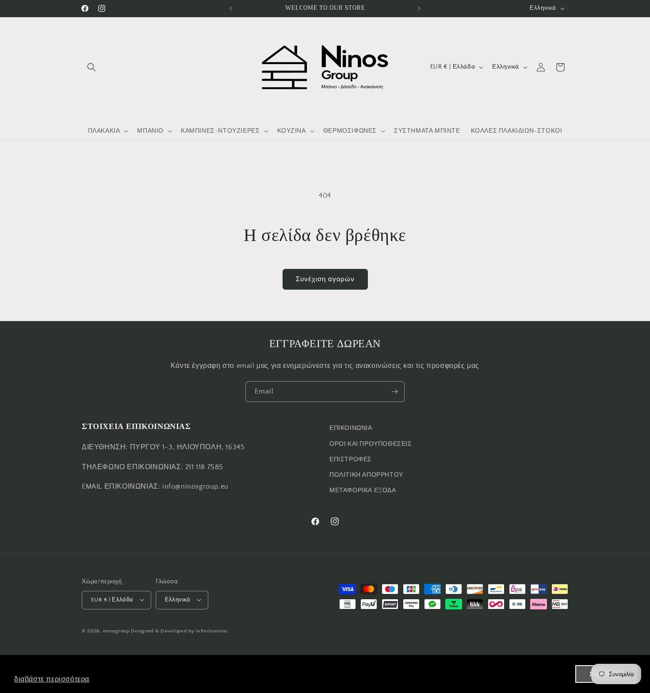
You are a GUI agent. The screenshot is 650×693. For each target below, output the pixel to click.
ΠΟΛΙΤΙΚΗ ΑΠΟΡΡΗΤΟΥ (366, 474)
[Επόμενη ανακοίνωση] (419, 8)
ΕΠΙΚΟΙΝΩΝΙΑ (350, 428)
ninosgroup (116, 630)
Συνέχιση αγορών (325, 279)
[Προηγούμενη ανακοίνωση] (231, 8)
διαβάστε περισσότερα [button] (51, 679)
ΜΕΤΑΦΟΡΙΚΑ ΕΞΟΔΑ (362, 490)
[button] (91, 67)
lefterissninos (212, 630)
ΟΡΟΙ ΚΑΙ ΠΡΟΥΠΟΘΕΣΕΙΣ (370, 443)
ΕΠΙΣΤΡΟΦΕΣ (350, 459)
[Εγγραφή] (394, 391)
